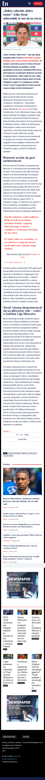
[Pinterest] (25, 445)
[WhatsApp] (30, 445)
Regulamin (12, 759)
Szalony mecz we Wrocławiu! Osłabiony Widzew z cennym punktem (36, 626)
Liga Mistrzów (8, 455)
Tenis (5, 649)
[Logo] (5, 3)
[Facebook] (15, 445)
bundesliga (25, 453)
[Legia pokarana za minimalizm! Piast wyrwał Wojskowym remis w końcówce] (8, 656)
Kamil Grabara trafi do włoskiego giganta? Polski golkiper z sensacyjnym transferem (36, 674)
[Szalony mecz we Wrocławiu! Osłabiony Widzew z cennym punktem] (37, 612)
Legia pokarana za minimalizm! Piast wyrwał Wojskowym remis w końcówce (8, 672)
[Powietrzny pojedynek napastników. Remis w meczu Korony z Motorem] (22, 656)
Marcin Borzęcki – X (17, 262)
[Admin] (18, 434)
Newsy (5, 685)
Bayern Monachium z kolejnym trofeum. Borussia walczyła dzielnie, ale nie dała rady (21, 501)
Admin (26, 434)
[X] (20, 445)
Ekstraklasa (6, 540)
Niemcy (6, 431)
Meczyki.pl (23, 109)
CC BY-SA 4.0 (38, 47)
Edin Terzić (33, 453)
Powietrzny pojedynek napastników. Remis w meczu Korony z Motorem (22, 670)
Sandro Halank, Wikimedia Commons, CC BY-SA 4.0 (19, 47)
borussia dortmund (14, 453)
